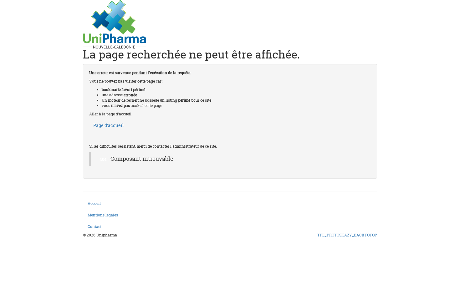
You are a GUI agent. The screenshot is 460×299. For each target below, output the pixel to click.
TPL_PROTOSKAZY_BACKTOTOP (347, 235)
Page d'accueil (108, 125)
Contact (94, 226)
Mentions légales (103, 215)
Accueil (94, 203)
